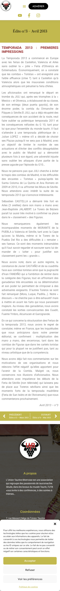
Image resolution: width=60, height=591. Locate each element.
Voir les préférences (30, 579)
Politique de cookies (28, 587)
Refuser (30, 570)
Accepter (30, 560)
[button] (55, 524)
